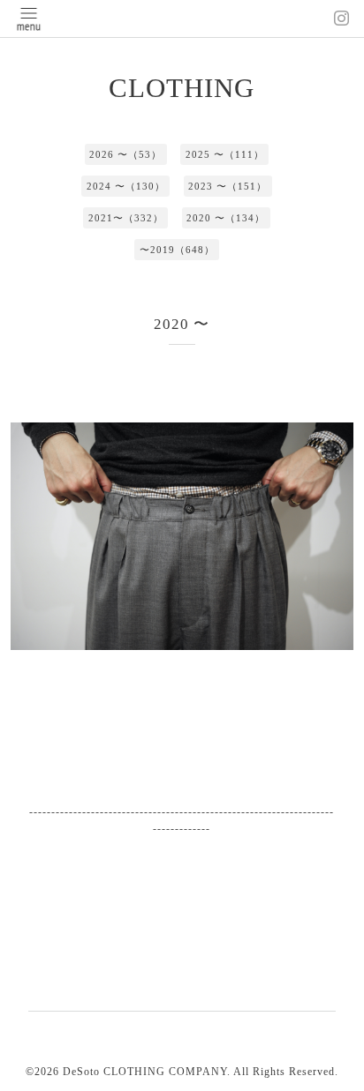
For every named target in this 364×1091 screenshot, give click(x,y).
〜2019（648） (177, 249)
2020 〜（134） (225, 218)
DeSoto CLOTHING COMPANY (145, 1071)
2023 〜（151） (227, 186)
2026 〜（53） (125, 154)
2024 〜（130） (126, 186)
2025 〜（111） (225, 154)
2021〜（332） (125, 218)
